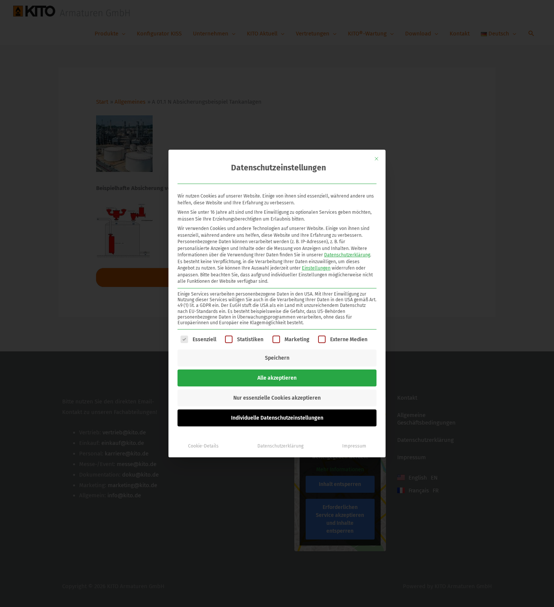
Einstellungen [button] (316, 268)
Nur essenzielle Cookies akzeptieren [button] (277, 398)
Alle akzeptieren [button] (277, 378)
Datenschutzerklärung (347, 255)
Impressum (354, 446)
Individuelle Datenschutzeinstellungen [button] (277, 418)
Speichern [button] (277, 358)
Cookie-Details (203, 446)
